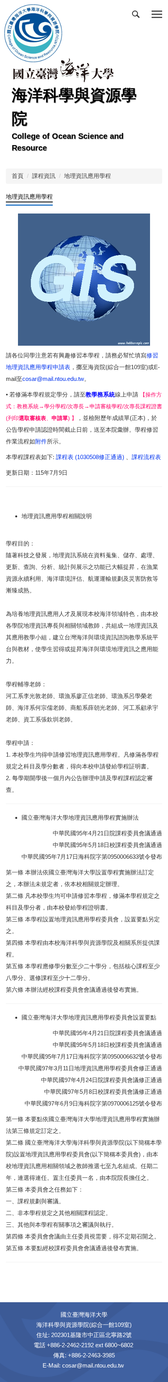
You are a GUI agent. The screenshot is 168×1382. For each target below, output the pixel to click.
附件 (41, 441)
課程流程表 (146, 457)
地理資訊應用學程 (87, 175)
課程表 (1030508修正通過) (91, 457)
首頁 (17, 175)
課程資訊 (43, 175)
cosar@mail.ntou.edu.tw (53, 378)
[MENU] (157, 14)
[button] (137, 16)
